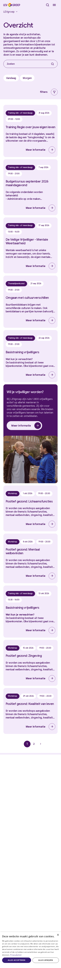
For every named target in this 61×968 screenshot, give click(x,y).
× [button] (58, 935)
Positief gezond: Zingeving (24, 656)
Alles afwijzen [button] (45, 960)
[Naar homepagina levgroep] (11, 5)
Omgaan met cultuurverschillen (27, 298)
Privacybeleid (15, 955)
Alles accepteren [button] (16, 960)
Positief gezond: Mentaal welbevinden (23, 551)
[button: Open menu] (54, 5)
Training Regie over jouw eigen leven (30, 127)
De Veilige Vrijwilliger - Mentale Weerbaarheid (27, 241)
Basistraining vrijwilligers (22, 352)
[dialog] (30, 950)
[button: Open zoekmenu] (47, 5)
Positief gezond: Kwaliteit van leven (30, 704)
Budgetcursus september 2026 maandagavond (27, 183)
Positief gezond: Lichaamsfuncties (29, 501)
